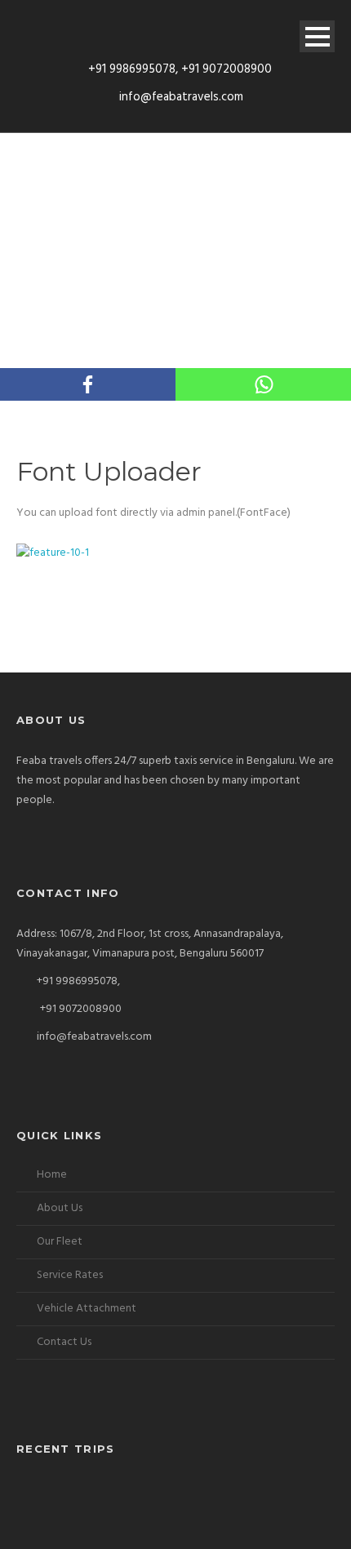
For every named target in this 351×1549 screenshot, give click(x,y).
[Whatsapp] (263, 384)
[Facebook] (88, 384)
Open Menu (317, 36)
